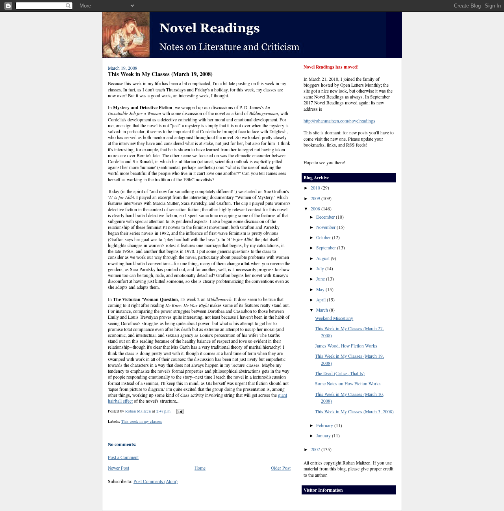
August (323, 258)
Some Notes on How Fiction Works (348, 384)
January (324, 436)
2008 (316, 209)
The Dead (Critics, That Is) (340, 373)
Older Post (281, 468)
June (321, 279)
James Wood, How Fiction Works (346, 346)
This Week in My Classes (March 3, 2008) (354, 411)
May (321, 289)
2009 (316, 198)
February (325, 425)
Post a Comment (123, 457)
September (326, 248)
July (320, 268)
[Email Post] (179, 411)
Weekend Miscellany (334, 318)
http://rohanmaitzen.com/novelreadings (339, 121)
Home (200, 468)
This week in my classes (141, 421)
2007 (316, 449)
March (322, 310)
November (326, 227)
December (326, 217)
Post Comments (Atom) (155, 481)
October (324, 237)
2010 (316, 188)
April (321, 300)
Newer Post (118, 468)
